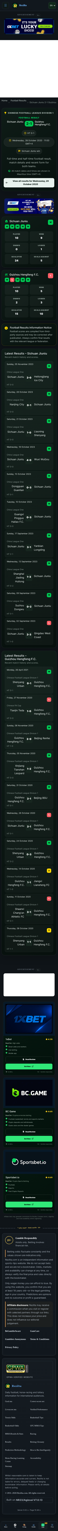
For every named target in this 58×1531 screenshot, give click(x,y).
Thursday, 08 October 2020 (20, 928)
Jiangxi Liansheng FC (41, 883)
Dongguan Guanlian (18, 488)
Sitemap (8, 1466)
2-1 (29, 798)
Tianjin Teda (17, 710)
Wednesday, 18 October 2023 (21, 447)
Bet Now (29, 1066)
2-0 (29, 377)
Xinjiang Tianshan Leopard (19, 769)
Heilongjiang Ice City (41, 378)
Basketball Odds (12, 1426)
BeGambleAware (16, 1331)
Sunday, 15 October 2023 (19, 474)
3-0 (29, 738)
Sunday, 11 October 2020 (19, 897)
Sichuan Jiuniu (15, 121)
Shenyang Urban (18, 684)
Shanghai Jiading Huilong (18, 577)
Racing (33, 1434)
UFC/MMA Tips (37, 1426)
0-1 (29, 405)
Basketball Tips (36, 1417)
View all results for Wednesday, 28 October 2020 (31, 182)
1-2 (29, 768)
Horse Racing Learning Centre (14, 1459)
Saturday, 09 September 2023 (21, 593)
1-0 (29, 432)
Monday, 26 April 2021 (17, 670)
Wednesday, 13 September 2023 (22, 561)
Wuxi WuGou (41, 459)
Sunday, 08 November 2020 (20, 725)
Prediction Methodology (15, 1450)
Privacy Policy (12, 1347)
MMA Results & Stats (14, 1434)
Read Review (30, 1059)
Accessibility (35, 1458)
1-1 (29, 882)
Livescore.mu (16, 1409)
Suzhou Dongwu (19, 607)
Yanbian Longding (39, 547)
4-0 (29, 460)
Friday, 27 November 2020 (19, 698)
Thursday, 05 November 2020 (21, 753)
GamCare (41, 1331)
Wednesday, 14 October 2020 (21, 869)
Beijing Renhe (42, 738)
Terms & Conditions (39, 1339)
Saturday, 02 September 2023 (21, 621)
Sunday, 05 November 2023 (20, 364)
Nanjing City (17, 404)
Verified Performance (39, 1409)
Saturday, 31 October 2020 (19, 785)
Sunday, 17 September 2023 (20, 533)
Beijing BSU (40, 797)
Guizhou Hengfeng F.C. (43, 123)
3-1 (29, 547)
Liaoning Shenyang (39, 433)
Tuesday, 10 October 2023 (19, 502)
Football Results (18, 100)
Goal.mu (16, 1401)
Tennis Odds (10, 1417)
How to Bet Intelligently (40, 1450)
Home (4, 100)
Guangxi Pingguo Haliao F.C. (17, 518)
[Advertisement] (29, 68)
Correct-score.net (41, 1401)
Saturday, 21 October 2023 (19, 419)
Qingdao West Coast (42, 635)
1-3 (29, 576)
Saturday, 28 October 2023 (20, 392)
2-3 (29, 634)
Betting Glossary (37, 1442)
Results (8, 1442)
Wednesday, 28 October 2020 (21, 813)
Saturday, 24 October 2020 (20, 841)
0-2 (29, 606)
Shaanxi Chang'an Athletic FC (17, 912)
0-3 (29, 487)
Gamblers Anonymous (16, 1339)
